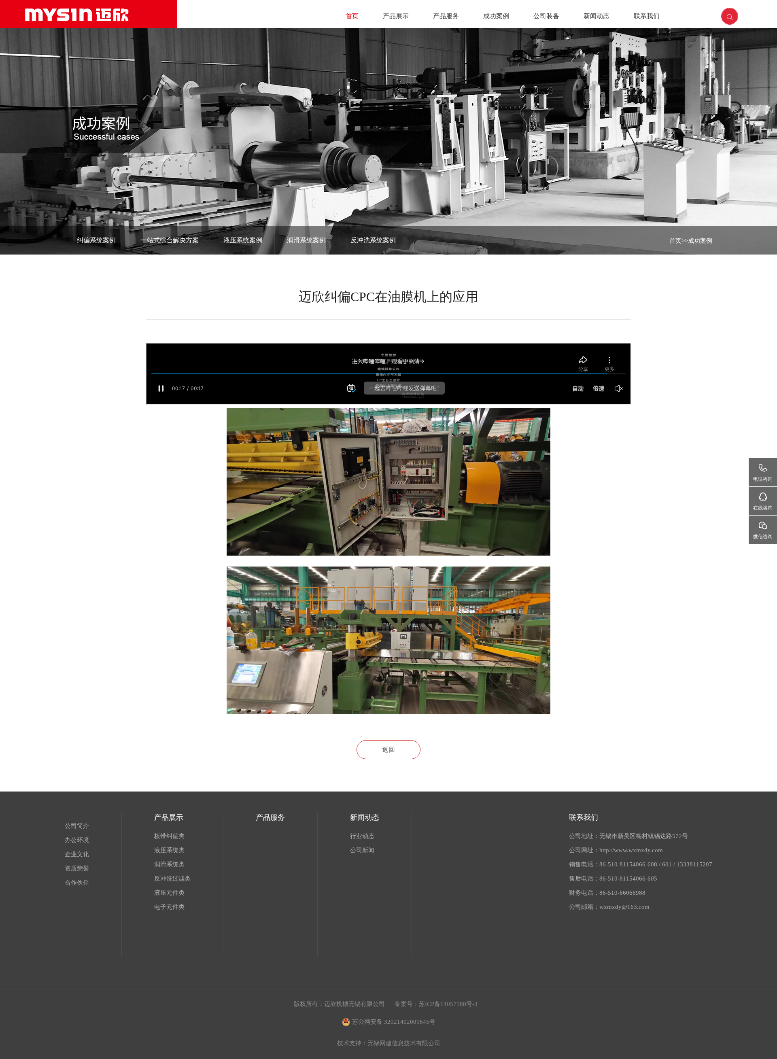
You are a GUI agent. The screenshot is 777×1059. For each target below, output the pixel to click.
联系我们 (647, 16)
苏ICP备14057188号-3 (448, 1004)
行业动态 (362, 836)
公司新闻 (362, 850)
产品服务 (446, 16)
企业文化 (77, 854)
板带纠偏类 (169, 836)
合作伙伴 (77, 882)
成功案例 (496, 16)
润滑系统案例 (306, 240)
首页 (352, 16)
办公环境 (77, 840)
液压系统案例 (242, 240)
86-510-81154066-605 (628, 878)
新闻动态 (596, 16)
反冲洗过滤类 (172, 878)
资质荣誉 (77, 868)
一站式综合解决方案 (169, 240)
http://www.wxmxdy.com (631, 850)
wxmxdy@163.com (624, 907)
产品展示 (396, 16)
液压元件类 (169, 892)
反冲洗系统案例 (373, 240)
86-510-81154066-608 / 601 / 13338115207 (655, 864)
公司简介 (77, 826)
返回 (388, 749)
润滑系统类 (169, 864)
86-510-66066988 (622, 892)
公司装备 (546, 16)
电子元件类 (169, 907)
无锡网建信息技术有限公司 (403, 1043)
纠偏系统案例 (96, 240)
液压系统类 (169, 850)
